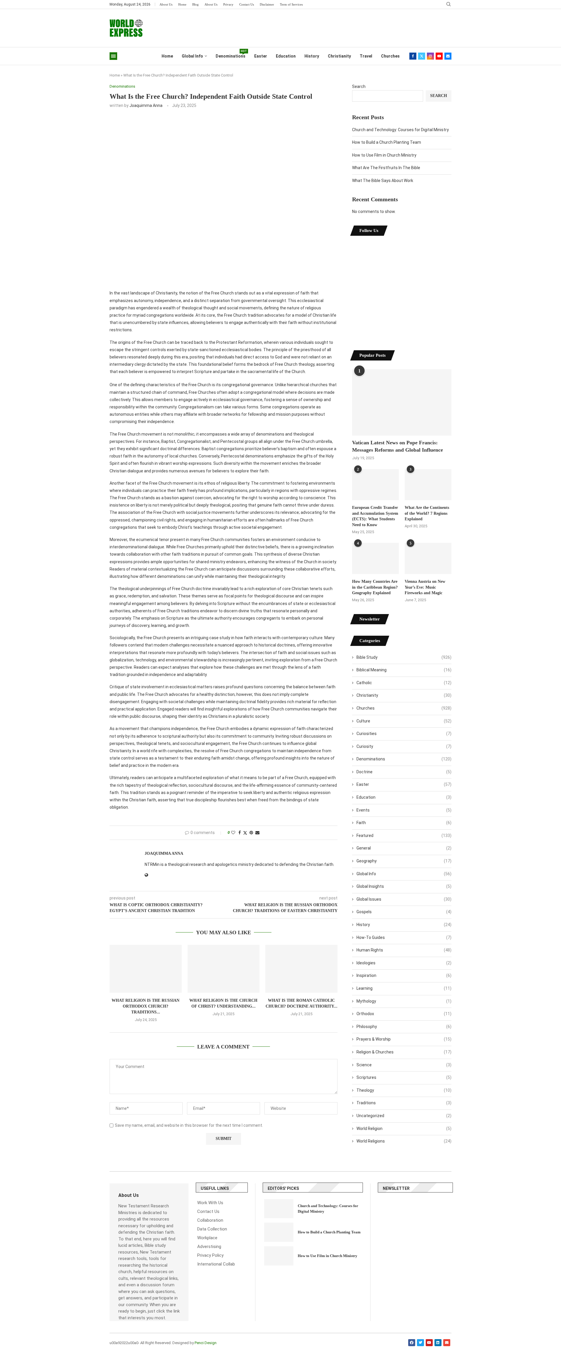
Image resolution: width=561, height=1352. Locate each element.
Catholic (403, 682)
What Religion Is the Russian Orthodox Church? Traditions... (145, 1006)
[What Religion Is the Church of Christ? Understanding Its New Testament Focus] (224, 969)
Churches (390, 56)
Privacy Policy (210, 1255)
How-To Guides (403, 937)
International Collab (216, 1264)
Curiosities (403, 733)
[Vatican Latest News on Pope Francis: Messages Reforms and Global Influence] (401, 402)
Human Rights (403, 950)
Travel (366, 56)
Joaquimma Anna (145, 105)
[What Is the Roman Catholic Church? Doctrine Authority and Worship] (301, 969)
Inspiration (403, 975)
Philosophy (403, 1026)
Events (403, 810)
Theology (403, 1090)
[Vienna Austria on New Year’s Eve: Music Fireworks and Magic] (428, 558)
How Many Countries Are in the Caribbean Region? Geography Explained (375, 587)
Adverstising (209, 1246)
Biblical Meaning (403, 670)
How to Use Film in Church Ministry (384, 155)
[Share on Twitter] (245, 832)
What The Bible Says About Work (382, 180)
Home (182, 4)
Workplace (207, 1238)
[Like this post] (233, 832)
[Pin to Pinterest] (251, 832)
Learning (403, 988)
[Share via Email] (257, 832)
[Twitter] (421, 56)
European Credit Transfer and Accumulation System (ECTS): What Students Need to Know (375, 516)
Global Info (192, 56)
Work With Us (210, 1203)
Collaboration (210, 1220)
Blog (195, 4)
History (311, 56)
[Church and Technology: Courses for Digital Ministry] (278, 1208)
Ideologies (403, 963)
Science (403, 1064)
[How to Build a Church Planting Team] (278, 1232)
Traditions (403, 1102)
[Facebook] (412, 56)
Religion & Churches (403, 1052)
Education (286, 56)
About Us (166, 4)
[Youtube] (439, 56)
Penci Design (206, 1343)
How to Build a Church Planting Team (386, 142)
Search (359, 86)
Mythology (403, 1001)
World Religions (403, 1141)
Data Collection (212, 1229)
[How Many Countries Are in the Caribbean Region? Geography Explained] (375, 558)
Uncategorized (403, 1115)
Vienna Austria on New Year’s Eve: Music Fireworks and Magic (425, 587)
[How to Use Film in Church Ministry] (278, 1256)
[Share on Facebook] (239, 832)
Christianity (339, 56)
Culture (403, 721)
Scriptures (403, 1077)
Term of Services (291, 4)
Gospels (403, 911)
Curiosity (403, 746)
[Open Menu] (113, 56)
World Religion (403, 1128)
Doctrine (403, 771)
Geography (403, 861)
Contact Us (246, 4)
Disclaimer (267, 4)
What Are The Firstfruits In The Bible (386, 167)
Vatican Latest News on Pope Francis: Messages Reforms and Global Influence (397, 446)
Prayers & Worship (403, 1039)
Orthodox (403, 1013)
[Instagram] (430, 56)
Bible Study (403, 657)
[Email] (447, 56)
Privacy (228, 4)
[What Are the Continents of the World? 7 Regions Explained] (428, 484)
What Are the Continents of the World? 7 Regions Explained (427, 513)
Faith (403, 822)
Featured (403, 835)
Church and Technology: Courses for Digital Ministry (400, 129)
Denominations (230, 54)
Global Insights (403, 886)
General (403, 848)
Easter (260, 56)
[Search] (448, 4)
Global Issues (403, 899)
